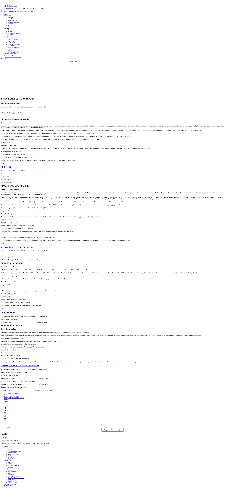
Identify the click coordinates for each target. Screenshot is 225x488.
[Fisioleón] (4, 437)
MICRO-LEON (37, 443)
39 (5, 409)
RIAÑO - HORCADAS (11, 103)
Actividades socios (13, 22)
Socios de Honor (13, 52)
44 (5, 416)
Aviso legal (4, 440)
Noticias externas (16, 19)
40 (5, 410)
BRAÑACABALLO (9, 312)
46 (5, 420)
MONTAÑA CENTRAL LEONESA (17, 247)
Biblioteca (11, 41)
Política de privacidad (12, 440)
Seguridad (11, 34)
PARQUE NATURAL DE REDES (14, 396)
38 (5, 407)
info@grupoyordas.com (10, 6)
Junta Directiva (12, 49)
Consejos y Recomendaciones (14, 46)
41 (5, 412)
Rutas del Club (12, 20)
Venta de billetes (13, 39)
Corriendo (11, 27)
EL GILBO (6, 167)
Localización (12, 38)
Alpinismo (11, 25)
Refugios (10, 30)
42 (5, 413)
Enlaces (10, 31)
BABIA (6, 399)
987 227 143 (7, 5)
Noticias (10, 17)
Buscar (3, 58)
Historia (10, 50)
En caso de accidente (14, 33)
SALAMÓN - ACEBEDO (11, 393)
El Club (6, 36)
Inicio (6, 14)
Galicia (6, 401)
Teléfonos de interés (14, 44)
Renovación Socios (10, 53)
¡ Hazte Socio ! (8, 55)
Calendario (11, 42)
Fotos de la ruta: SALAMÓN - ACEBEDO (20, 365)
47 (5, 421)
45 (5, 418)
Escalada (11, 23)
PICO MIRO (8, 394)
